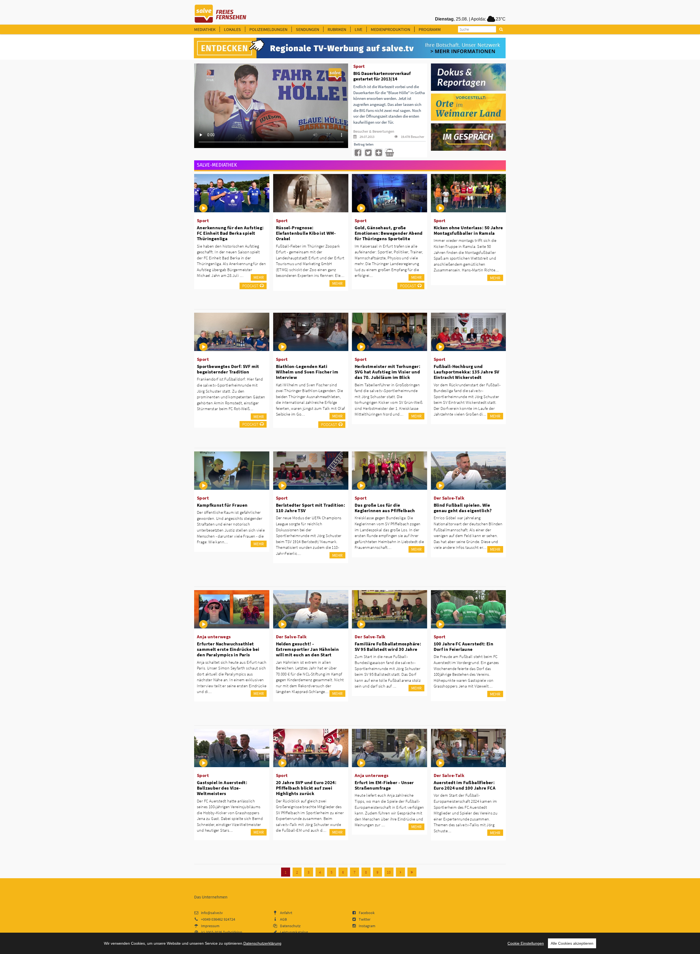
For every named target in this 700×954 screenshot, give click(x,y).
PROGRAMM (430, 29)
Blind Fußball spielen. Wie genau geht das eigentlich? (463, 508)
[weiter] (400, 872)
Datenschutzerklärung (262, 943)
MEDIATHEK (204, 29)
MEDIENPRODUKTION (390, 29)
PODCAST (250, 285)
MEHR (258, 277)
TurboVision (232, 932)
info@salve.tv (212, 912)
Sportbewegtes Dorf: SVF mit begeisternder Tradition (228, 369)
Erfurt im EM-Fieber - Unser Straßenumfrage (384, 785)
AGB (283, 919)
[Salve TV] (220, 11)
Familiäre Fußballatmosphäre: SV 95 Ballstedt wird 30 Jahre (388, 646)
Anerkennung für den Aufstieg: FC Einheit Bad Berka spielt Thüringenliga (230, 233)
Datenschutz (290, 925)
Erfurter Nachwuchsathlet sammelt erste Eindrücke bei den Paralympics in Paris (228, 649)
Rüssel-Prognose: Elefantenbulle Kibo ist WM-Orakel (306, 233)
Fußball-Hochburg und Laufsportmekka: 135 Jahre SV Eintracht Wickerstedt (466, 371)
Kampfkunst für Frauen (222, 505)
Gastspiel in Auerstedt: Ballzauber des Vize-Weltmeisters (222, 787)
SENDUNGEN (307, 29)
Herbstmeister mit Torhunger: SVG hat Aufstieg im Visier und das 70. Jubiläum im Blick (387, 371)
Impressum (210, 925)
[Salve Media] (350, 48)
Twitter (365, 919)
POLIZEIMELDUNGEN (268, 29)
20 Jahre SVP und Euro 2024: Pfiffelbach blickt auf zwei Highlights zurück (306, 787)
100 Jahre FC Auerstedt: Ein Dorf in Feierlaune (464, 646)
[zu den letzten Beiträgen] (411, 872)
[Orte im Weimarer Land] (468, 106)
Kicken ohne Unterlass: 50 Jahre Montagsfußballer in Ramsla (468, 230)
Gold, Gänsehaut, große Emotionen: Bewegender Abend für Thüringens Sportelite (389, 233)
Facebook (367, 912)
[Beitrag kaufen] (389, 152)
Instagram (367, 925)
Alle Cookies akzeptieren (572, 943)
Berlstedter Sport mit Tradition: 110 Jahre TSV (310, 508)
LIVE (358, 29)
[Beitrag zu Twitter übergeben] (368, 152)
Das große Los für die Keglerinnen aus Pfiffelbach (385, 508)
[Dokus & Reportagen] (468, 76)
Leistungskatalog (294, 932)
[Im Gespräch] (468, 136)
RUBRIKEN (337, 29)
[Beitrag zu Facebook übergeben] (358, 152)
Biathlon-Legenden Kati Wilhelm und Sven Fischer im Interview (307, 371)
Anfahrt (286, 912)
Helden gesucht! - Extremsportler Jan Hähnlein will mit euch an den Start (307, 649)
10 (389, 872)
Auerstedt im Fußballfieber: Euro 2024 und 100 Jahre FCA (465, 785)
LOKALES (232, 29)
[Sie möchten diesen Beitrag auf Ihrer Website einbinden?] (379, 152)
